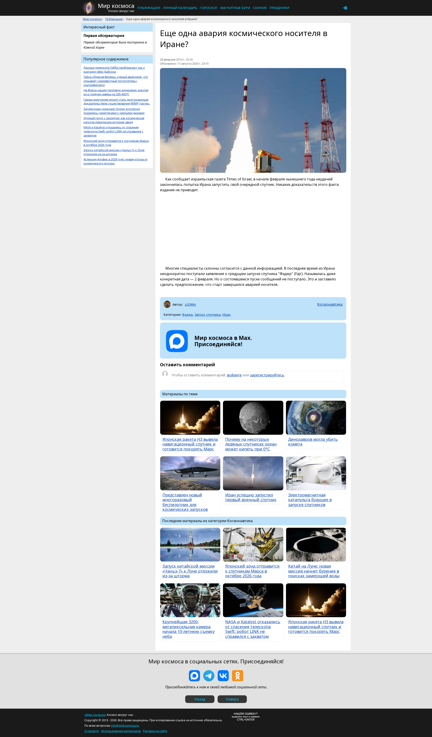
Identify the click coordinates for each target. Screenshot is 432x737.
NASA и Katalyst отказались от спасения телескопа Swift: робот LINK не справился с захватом (113, 131)
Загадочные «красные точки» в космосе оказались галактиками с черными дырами (113, 111)
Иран (226, 314)
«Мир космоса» (95, 715)
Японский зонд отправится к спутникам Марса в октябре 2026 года (116, 143)
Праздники (279, 8)
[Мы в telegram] (209, 676)
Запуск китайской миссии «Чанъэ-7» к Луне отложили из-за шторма (113, 152)
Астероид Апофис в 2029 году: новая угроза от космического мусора (115, 161)
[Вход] (345, 8)
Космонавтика (330, 304)
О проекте (91, 731)
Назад (200, 699)
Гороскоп (209, 8)
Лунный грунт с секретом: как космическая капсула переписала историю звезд (113, 120)
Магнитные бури (235, 8)
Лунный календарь (180, 8)
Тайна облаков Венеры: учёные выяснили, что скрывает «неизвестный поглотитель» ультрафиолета (115, 81)
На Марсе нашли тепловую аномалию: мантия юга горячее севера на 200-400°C (115, 92)
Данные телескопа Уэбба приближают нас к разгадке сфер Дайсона (114, 70)
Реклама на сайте (155, 731)
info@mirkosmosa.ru (125, 725)
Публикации (148, 8)
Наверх (232, 699)
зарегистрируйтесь (267, 375)
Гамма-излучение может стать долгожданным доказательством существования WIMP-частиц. (116, 102)
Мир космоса (92, 19)
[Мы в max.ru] (220, 352)
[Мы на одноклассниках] (238, 676)
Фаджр (187, 314)
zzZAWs (190, 304)
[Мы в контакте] (223, 676)
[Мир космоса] (89, 8)
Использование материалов (121, 731)
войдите (234, 375)
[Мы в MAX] (194, 676)
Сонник (260, 8)
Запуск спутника (207, 314)
